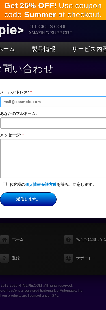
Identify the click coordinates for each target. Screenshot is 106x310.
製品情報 (43, 49)
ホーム (18, 239)
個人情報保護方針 (41, 184)
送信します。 (28, 199)
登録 (16, 258)
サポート (84, 258)
